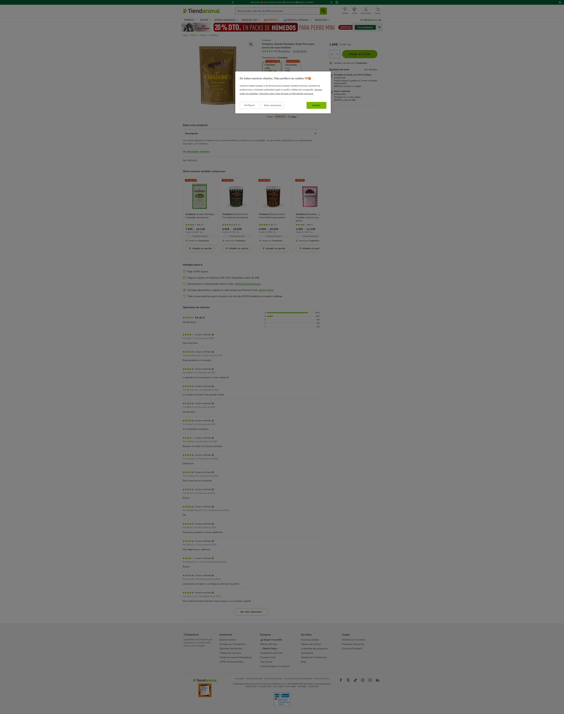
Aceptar (316, 105)
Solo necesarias (272, 105)
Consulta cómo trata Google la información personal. (286, 93)
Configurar (249, 105)
